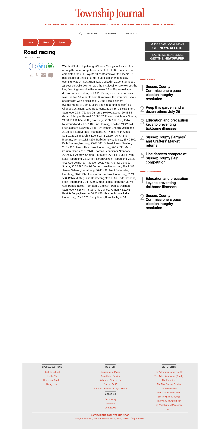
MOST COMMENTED (150, 171)
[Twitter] (41, 66)
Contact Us (131, 33)
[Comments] (50, 66)
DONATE (189, 3)
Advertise (110, 33)
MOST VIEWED (147, 79)
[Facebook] (32, 66)
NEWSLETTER (172, 3)
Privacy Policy (116, 418)
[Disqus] (80, 241)
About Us (92, 33)
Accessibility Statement (134, 418)
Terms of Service (101, 418)
